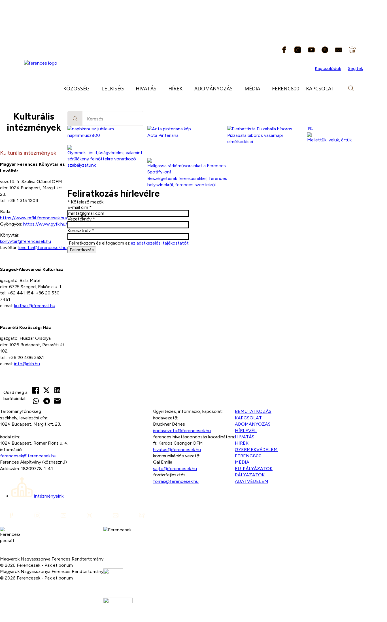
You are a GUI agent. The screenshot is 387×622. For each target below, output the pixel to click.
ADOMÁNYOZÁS (213, 88)
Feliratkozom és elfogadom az (129, 243)
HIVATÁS (146, 88)
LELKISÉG (112, 88)
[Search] (75, 118)
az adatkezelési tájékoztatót (160, 243)
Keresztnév (80, 230)
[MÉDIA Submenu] (264, 88)
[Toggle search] (351, 88)
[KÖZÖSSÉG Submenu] (94, 88)
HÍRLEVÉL (246, 430)
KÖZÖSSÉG (76, 88)
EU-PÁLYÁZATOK (254, 468)
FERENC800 (285, 88)
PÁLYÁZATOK (250, 474)
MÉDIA (252, 88)
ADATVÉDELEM (251, 481)
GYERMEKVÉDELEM (256, 449)
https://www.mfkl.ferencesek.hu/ (33, 217)
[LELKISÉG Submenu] (128, 88)
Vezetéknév (81, 219)
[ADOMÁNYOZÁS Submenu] (237, 88)
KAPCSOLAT (320, 88)
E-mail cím (79, 207)
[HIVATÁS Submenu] (160, 88)
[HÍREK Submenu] (186, 88)
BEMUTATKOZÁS (253, 411)
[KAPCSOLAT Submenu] (339, 88)
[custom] (284, 50)
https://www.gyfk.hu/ (45, 224)
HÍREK (175, 88)
